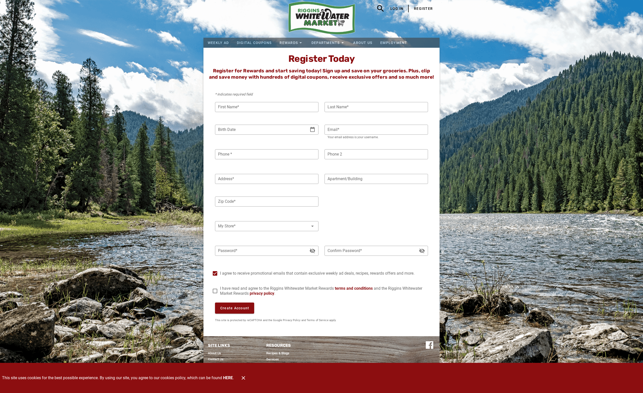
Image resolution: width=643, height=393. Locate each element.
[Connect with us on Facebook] (429, 344)
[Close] (243, 377)
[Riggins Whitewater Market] (321, 19)
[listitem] (214, 353)
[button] (291, 43)
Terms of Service (318, 320)
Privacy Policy (291, 320)
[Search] (380, 8)
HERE (228, 377)
